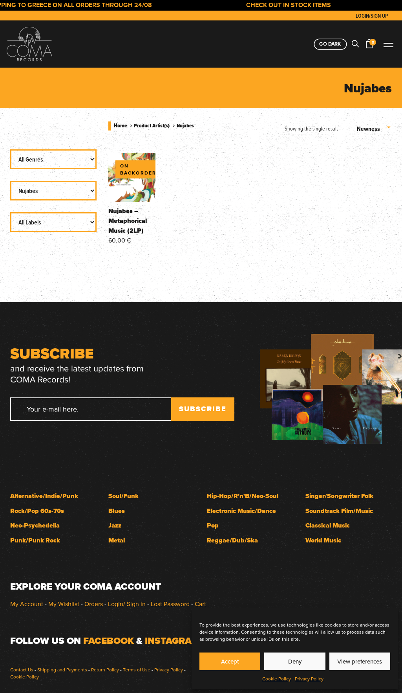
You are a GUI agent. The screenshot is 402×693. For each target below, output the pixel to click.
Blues (116, 510)
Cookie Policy (276, 678)
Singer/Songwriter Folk (339, 495)
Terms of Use (136, 669)
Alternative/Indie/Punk (44, 495)
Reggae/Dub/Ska (232, 540)
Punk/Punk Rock (35, 540)
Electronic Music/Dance (241, 510)
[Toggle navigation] (388, 44)
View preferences (359, 661)
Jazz (114, 525)
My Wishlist (63, 603)
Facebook (108, 641)
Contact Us (21, 669)
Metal (116, 540)
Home (120, 125)
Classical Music (327, 525)
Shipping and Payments (62, 669)
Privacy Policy (309, 678)
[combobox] (374, 128)
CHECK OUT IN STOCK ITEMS (280, 4)
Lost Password (170, 603)
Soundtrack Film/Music (339, 510)
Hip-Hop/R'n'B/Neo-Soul (242, 495)
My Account (26, 603)
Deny (295, 661)
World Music (323, 540)
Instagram (172, 641)
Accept (230, 661)
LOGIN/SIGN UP (372, 16)
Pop (213, 525)
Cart (200, 603)
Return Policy (105, 669)
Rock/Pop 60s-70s (37, 510)
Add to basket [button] (131, 188)
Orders (93, 603)
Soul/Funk (123, 495)
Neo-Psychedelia (35, 525)
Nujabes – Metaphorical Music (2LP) (127, 220)
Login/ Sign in (127, 603)
